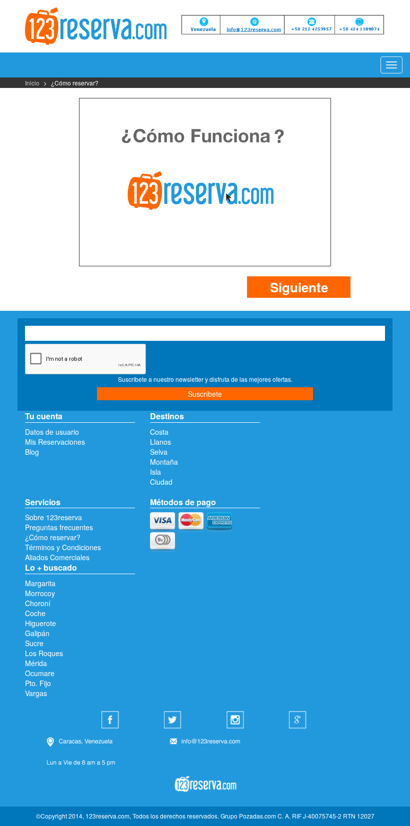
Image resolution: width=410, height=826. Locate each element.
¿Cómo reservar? (52, 537)
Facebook (112, 721)
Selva (159, 452)
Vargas (36, 693)
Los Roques (44, 653)
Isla (155, 472)
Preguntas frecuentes (59, 527)
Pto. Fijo (38, 683)
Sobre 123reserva (53, 517)
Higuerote (40, 623)
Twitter (174, 721)
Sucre (34, 643)
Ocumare (39, 673)
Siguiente (299, 287)
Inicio (32, 82)
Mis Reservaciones (55, 442)
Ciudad (161, 482)
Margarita (40, 583)
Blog (32, 452)
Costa (159, 432)
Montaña (164, 462)
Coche (35, 613)
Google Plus (299, 721)
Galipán (37, 633)
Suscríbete (205, 394)
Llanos (160, 442)
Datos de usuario (52, 432)
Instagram (236, 721)
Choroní (37, 603)
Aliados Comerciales (57, 557)
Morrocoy (40, 593)
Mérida (36, 663)
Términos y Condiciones (63, 547)
